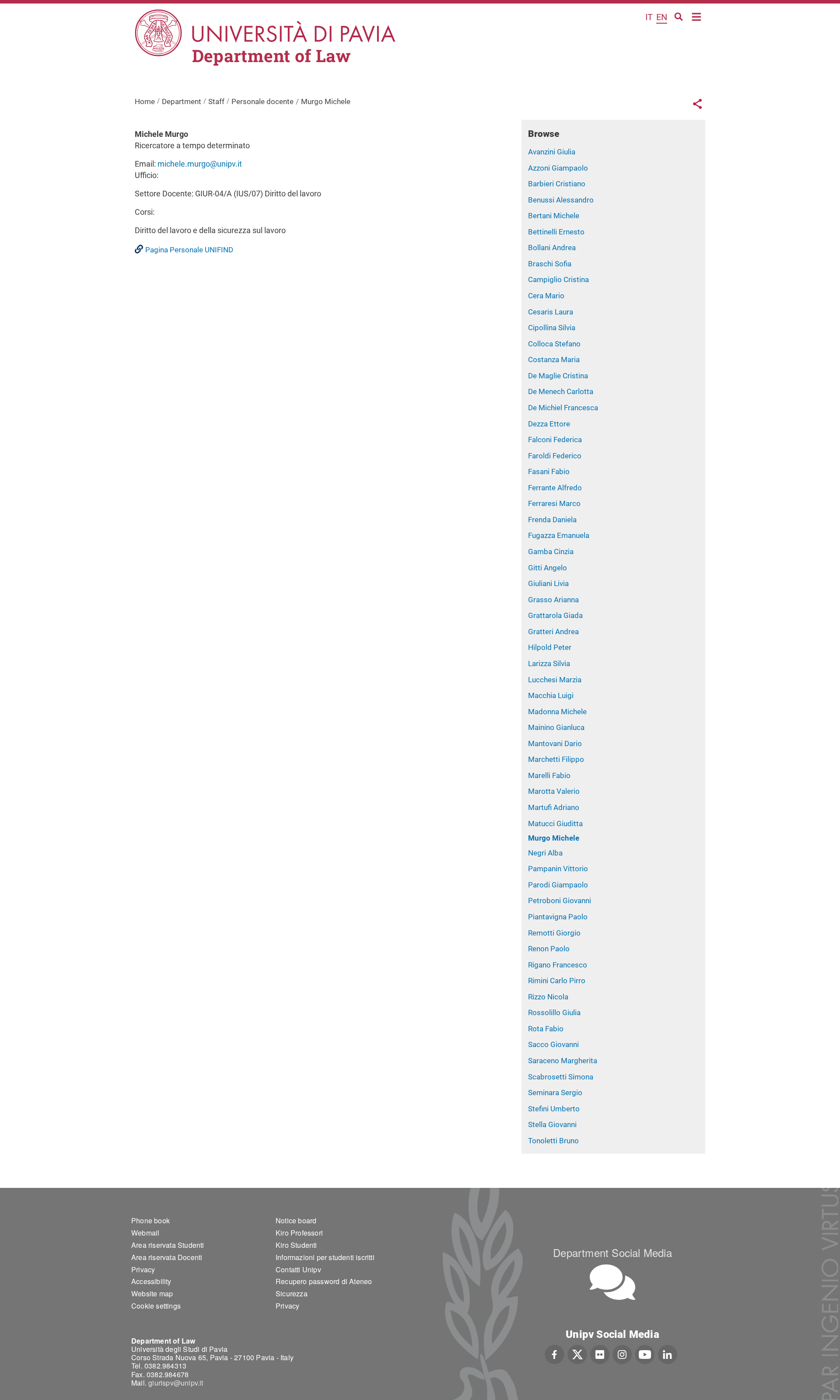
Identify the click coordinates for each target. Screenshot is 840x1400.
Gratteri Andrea (553, 631)
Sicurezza (292, 1293)
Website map (152, 1293)
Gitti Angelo (547, 567)
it (649, 17)
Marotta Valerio (554, 791)
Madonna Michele (557, 711)
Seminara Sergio (555, 1092)
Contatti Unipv (298, 1269)
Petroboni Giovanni (559, 900)
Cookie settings (156, 1306)
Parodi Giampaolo (558, 884)
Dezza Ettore (549, 423)
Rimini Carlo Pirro (556, 980)
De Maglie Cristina (558, 375)
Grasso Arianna (553, 599)
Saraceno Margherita (562, 1060)
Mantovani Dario (555, 743)
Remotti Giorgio (554, 933)
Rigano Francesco (557, 964)
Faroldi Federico (554, 455)
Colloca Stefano (554, 343)
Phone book (150, 1220)
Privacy (143, 1269)
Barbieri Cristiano (556, 183)
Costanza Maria (554, 359)
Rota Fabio (546, 1028)
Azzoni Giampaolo (558, 168)
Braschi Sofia (549, 263)
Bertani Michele (553, 215)
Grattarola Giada (555, 615)
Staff (216, 101)
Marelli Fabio (549, 775)
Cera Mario (546, 295)
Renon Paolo (549, 948)
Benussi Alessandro (561, 200)
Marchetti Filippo (556, 759)
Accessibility (151, 1281)
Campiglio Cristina (558, 279)
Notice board (296, 1220)
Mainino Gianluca (556, 727)
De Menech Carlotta (560, 391)
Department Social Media (612, 1252)
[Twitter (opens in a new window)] (577, 1353)
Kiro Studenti (296, 1245)
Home (696, 15)
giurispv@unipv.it (175, 1383)
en (661, 17)
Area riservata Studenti (167, 1245)
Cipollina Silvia (551, 327)
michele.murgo (184, 163)
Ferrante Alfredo (555, 487)
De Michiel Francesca (563, 407)
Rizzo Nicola (548, 996)
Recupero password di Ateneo (324, 1281)
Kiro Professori (299, 1233)
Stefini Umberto (554, 1108)
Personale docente (262, 101)
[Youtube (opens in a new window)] (644, 1353)
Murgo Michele (553, 838)
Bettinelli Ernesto (556, 231)
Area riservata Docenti (166, 1257)
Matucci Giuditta (555, 823)
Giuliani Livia (548, 583)
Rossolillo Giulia (554, 1012)
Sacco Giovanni (553, 1044)
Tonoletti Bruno (553, 1140)
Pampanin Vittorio (558, 868)
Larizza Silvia (549, 663)
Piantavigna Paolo (558, 916)
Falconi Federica (555, 439)
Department (181, 101)
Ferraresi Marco (554, 503)
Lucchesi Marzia (554, 679)
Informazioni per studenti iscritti (325, 1257)
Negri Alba (545, 852)
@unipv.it (226, 163)
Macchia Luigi (551, 695)
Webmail (145, 1233)
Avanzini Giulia (551, 151)
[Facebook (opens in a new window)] (554, 1353)
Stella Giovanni (552, 1124)
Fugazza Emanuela (558, 535)
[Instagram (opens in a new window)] (622, 1353)
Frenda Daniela (552, 519)
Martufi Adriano (553, 807)
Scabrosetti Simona (560, 1076)
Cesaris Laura (550, 311)
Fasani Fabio (549, 471)
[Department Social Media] (612, 1282)
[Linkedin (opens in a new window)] (667, 1353)
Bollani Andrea (552, 247)
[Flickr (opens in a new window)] (599, 1353)
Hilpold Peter (549, 647)
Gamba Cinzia (551, 551)
